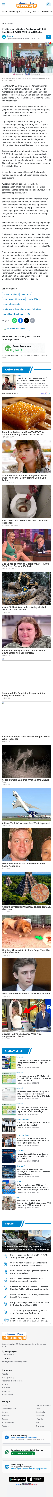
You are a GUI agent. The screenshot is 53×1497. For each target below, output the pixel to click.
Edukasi (20, 1057)
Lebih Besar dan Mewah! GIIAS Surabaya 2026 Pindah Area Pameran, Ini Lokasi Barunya (34, 1171)
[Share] (48, 37)
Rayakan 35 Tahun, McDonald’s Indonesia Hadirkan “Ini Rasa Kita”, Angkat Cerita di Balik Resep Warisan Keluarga (29, 1289)
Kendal (19, 375)
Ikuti (17, 350)
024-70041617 (8, 1354)
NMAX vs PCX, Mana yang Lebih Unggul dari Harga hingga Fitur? (29, 1272)
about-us (6, 1391)
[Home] (3, 23)
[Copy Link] (32, 320)
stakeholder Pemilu (11, 304)
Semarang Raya (9, 1408)
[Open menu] (3, 4)
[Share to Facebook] (20, 320)
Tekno (38, 1422)
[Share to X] (26, 320)
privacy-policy (8, 1377)
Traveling (40, 1426)
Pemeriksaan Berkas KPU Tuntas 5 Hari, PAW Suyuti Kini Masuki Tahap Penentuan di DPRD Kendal (32, 380)
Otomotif (21, 1150)
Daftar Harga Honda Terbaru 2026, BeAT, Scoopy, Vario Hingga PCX (28, 1256)
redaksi (5, 1374)
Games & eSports (43, 1405)
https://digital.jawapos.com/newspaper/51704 (29, 1469)
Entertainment (8, 1422)
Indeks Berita (7, 1394)
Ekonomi (5, 1415)
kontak (5, 1384)
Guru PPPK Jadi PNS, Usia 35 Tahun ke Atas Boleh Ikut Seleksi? (33, 1124)
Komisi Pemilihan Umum (13, 314)
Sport (38, 1408)
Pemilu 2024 (33, 299)
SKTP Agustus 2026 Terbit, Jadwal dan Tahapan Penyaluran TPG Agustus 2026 (34, 1062)
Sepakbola (40, 1412)
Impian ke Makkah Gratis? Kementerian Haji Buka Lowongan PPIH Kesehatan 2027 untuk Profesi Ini (34, 1203)
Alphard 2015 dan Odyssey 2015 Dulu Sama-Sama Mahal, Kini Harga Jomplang (26, 1248)
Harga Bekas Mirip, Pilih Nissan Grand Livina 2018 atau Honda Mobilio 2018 (29, 1303)
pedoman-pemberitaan (12, 1381)
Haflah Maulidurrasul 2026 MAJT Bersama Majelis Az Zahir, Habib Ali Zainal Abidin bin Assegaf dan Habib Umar (33, 1188)
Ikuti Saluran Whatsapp (22, 1453)
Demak (10, 23)
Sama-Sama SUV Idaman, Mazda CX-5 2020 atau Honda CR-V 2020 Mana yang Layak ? (28, 1320)
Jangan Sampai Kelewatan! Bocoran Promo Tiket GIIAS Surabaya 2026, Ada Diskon (33, 1156)
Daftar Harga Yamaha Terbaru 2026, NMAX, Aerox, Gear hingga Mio (27, 1279)
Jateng (20, 1181)
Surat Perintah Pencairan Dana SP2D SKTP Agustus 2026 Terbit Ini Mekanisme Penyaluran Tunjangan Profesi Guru (28, 1265)
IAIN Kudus (26, 294)
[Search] (48, 4)
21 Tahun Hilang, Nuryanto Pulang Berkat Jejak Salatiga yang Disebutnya (28, 1311)
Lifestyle (39, 1419)
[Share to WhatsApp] (14, 320)
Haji (18, 1197)
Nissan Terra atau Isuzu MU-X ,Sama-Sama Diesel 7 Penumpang (29, 1295)
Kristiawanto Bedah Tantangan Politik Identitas (22, 309)
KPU (28, 314)
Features (5, 1426)
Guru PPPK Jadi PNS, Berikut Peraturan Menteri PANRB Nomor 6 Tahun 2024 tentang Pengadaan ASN (33, 1140)
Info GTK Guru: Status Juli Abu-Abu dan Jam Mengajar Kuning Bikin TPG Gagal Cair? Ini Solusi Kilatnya (33, 1109)
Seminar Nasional (11, 294)
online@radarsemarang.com (14, 1362)
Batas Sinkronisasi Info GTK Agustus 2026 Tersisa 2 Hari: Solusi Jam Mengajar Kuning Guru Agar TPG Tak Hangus (33, 1095)
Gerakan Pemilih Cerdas (14, 299)
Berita (4, 1405)
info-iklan (6, 1388)
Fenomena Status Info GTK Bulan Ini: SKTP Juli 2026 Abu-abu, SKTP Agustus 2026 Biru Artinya (34, 1078)
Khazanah (40, 1415)
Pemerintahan (23, 1119)
